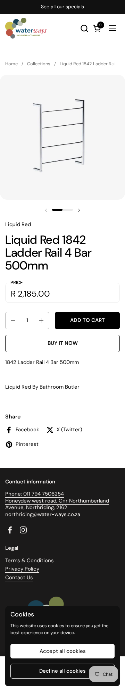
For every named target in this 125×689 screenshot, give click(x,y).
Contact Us (19, 577)
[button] (84, 28)
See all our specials (62, 6)
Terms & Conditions (29, 560)
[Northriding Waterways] (26, 28)
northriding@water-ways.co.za (42, 514)
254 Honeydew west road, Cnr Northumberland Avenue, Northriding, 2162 (57, 500)
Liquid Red (18, 224)
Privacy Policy (22, 568)
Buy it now (63, 343)
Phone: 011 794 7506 (30, 493)
